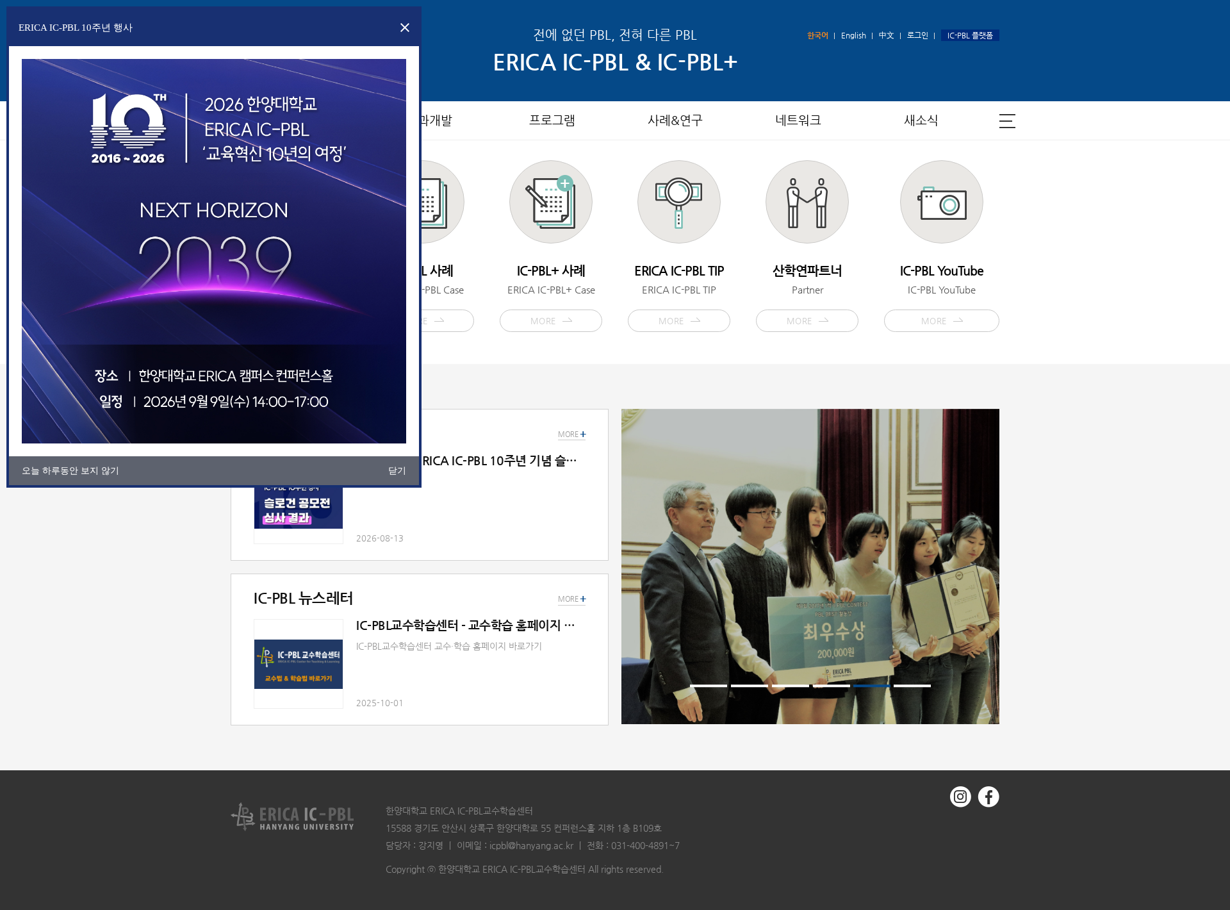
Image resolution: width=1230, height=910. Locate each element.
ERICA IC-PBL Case (423, 294)
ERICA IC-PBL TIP (679, 294)
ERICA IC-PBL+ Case (551, 294)
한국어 (817, 35)
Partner (807, 294)
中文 (886, 35)
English (853, 35)
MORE (572, 599)
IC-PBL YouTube (941, 294)
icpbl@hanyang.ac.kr (531, 845)
